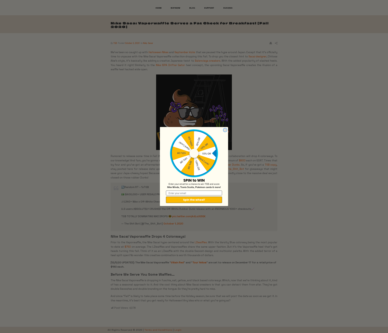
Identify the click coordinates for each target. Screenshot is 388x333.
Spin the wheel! (194, 200)
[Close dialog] (225, 130)
